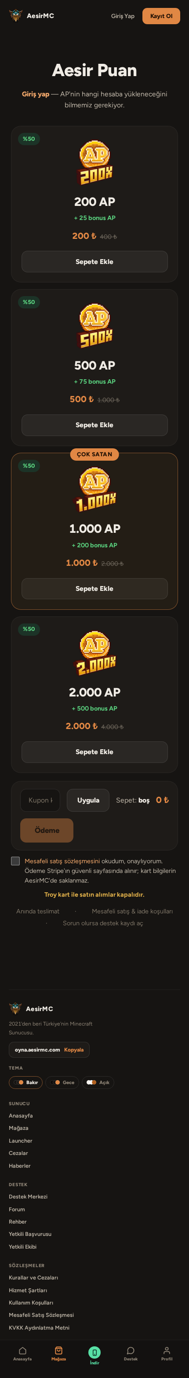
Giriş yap (35, 94)
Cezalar (18, 1153)
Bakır (32, 1082)
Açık (104, 1082)
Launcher (21, 1140)
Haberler (20, 1165)
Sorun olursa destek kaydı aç (103, 923)
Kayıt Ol (161, 15)
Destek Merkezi (28, 1196)
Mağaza (19, 1128)
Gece (68, 1082)
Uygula (88, 800)
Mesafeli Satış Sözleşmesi (41, 1315)
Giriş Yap (122, 15)
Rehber (18, 1221)
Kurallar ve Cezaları (33, 1277)
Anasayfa (21, 1115)
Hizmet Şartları (28, 1290)
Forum (17, 1209)
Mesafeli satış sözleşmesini (62, 861)
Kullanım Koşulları (31, 1302)
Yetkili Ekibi (22, 1246)
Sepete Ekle (94, 261)
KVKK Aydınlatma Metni (39, 1327)
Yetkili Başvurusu (30, 1234)
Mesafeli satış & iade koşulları (132, 911)
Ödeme (47, 830)
